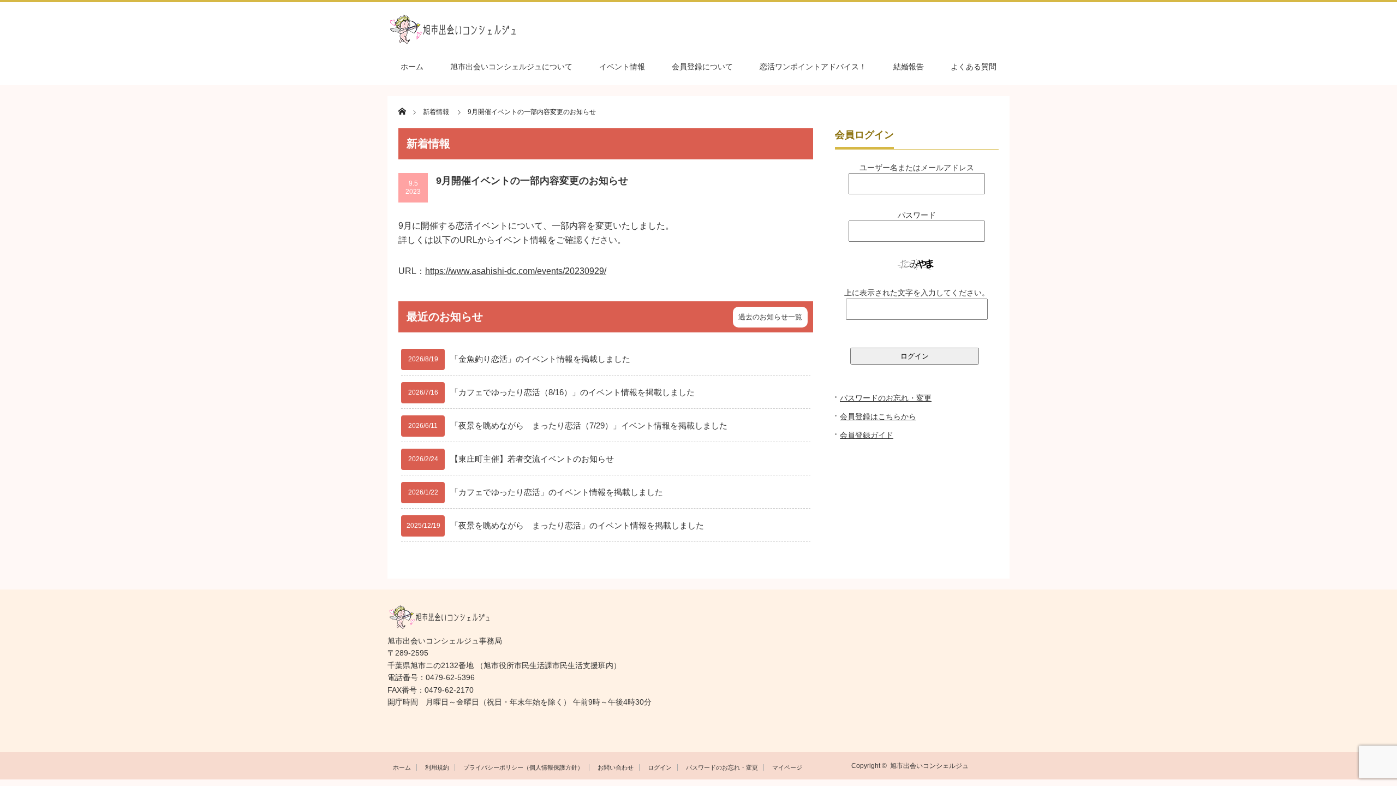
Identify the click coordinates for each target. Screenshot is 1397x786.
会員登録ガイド (866, 435)
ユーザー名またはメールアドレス (916, 167)
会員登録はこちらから (878, 416)
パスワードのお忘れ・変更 (886, 398)
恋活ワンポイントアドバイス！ (813, 66)
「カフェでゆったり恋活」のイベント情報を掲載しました (556, 492)
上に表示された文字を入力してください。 (916, 292)
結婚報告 (908, 66)
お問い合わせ (616, 767)
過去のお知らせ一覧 (770, 317)
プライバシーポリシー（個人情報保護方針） (523, 767)
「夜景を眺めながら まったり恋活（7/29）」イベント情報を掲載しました (588, 425)
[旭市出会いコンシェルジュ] (698, 29)
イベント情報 (622, 66)
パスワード (917, 215)
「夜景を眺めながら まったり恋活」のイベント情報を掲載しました (577, 525)
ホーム (412, 66)
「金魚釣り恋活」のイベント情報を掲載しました (540, 359)
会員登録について (702, 66)
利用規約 (437, 767)
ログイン (660, 767)
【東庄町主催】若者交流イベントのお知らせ (532, 458)
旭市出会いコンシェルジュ (929, 766)
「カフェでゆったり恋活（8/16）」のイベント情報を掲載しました (572, 392)
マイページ (787, 767)
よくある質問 (973, 66)
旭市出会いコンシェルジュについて (511, 66)
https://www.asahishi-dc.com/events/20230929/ (515, 271)
